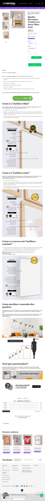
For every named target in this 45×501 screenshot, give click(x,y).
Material (29, 46)
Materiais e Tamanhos (6, 470)
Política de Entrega (5, 475)
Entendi (12, 498)
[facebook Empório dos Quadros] (37, 465)
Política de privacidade (6, 479)
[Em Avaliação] (22, 490)
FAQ (3, 468)
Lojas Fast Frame (5, 481)
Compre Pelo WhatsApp (4, 473)
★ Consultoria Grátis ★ (23, 3)
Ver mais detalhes (32, 36)
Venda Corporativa (15, 470)
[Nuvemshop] (39, 494)
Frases (29, 12)
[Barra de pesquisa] (36, 3)
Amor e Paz (33, 12)
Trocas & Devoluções (5, 477)
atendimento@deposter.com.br (27, 468)
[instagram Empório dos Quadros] (34, 465)
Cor (28, 51)
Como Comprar (14, 468)
